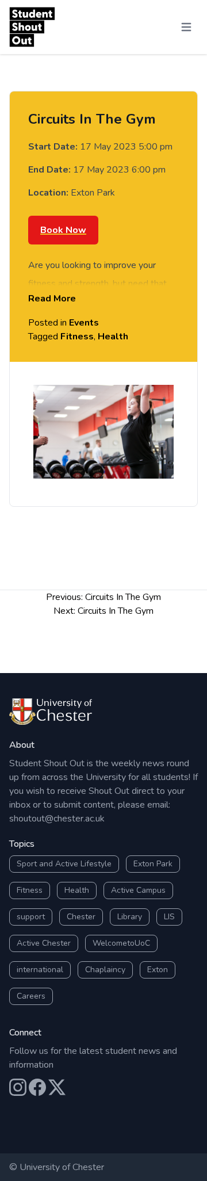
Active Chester (44, 943)
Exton (157, 969)
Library (129, 916)
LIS (169, 916)
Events (84, 322)
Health (113, 336)
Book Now (63, 230)
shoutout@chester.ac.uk (57, 818)
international (40, 969)
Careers (31, 996)
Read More (52, 298)
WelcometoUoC (121, 943)
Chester (81, 916)
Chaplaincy (105, 969)
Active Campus (138, 890)
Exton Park (152, 863)
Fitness (77, 336)
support (31, 916)
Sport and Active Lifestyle (64, 863)
